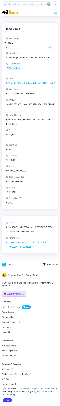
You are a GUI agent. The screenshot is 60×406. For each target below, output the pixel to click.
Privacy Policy (9, 394)
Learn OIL (6, 332)
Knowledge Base (9, 351)
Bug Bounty (7, 327)
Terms (47, 391)
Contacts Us (7, 317)
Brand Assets (8, 312)
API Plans (6, 379)
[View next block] (49, 47)
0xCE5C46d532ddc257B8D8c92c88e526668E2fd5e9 (29, 83)
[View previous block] (6, 47)
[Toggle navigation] (55, 12)
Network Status (9, 355)
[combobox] (26, 4)
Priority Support (9, 384)
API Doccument (9, 346)
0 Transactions (13, 68)
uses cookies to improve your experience (36, 388)
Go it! (7, 400)
